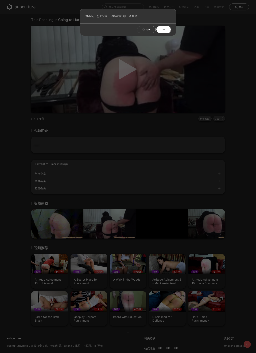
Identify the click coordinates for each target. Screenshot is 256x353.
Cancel (146, 29)
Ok (163, 29)
